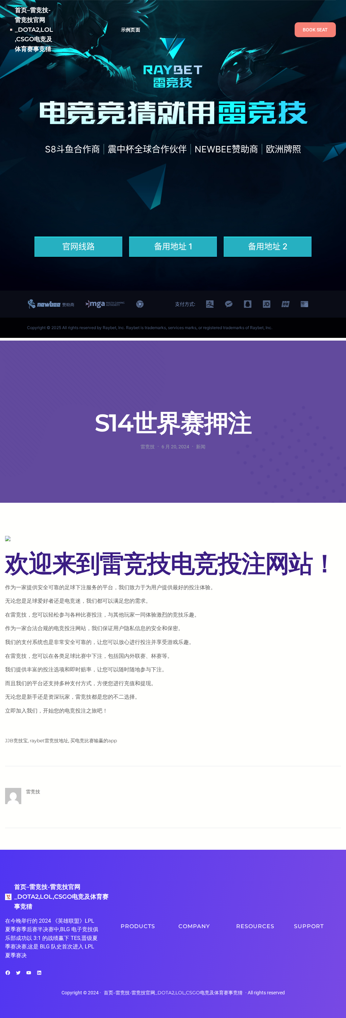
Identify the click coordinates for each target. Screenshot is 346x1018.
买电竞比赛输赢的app (93, 741)
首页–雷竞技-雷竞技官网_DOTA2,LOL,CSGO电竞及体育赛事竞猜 (34, 29)
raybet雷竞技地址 (49, 741)
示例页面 (130, 30)
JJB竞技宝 (16, 741)
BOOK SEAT (315, 29)
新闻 (200, 447)
